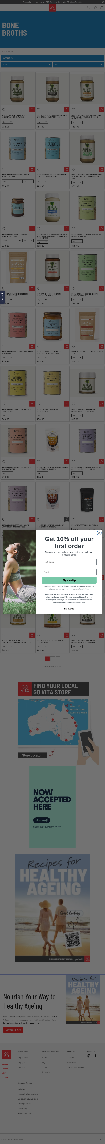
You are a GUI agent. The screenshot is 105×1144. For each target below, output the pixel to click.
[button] (2, 297)
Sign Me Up (69, 580)
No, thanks (69, 608)
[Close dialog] (99, 533)
